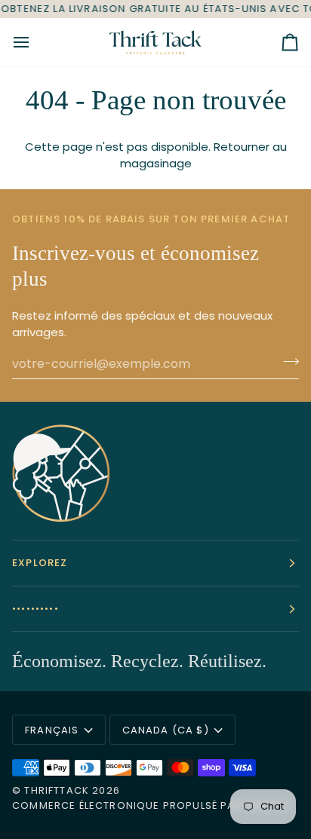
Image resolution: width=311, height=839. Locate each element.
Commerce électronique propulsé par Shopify (151, 805)
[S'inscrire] (286, 362)
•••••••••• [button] (35, 609)
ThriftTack (56, 790)
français (52, 730)
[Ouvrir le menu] (34, 42)
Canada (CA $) (165, 730)
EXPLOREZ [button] (39, 563)
